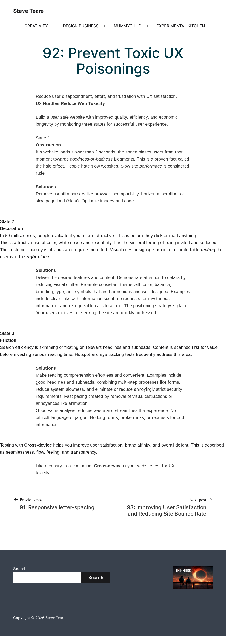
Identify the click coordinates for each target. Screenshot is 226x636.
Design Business (81, 26)
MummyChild (127, 26)
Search (20, 568)
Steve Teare (28, 11)
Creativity (36, 26)
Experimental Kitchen (180, 26)
